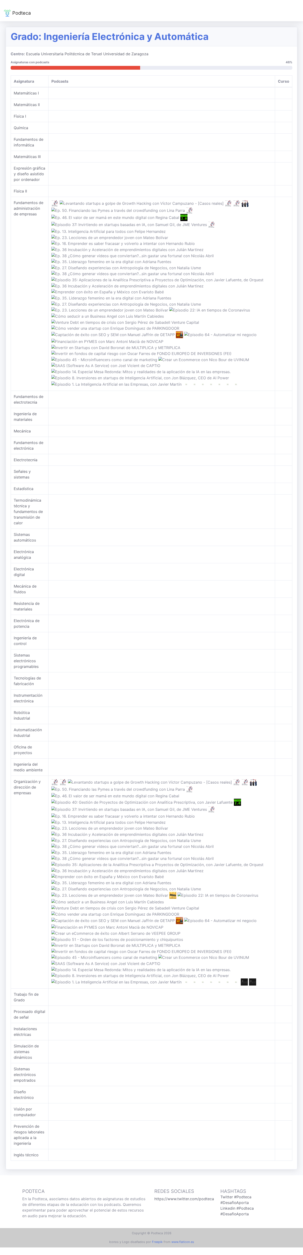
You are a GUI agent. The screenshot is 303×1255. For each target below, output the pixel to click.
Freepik (157, 1242)
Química (21, 127)
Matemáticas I (26, 93)
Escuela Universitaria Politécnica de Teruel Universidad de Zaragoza (87, 53)
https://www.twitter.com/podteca (184, 1198)
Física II (20, 191)
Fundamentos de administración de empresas (28, 208)
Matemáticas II (27, 104)
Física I (20, 116)
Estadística (23, 488)
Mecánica (22, 431)
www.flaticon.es (182, 1242)
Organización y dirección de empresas (27, 787)
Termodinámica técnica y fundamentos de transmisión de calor (28, 511)
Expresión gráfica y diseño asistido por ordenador (29, 174)
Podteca (21, 13)
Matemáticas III (27, 156)
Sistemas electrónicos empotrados (25, 1075)
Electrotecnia (25, 459)
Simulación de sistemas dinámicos (26, 1052)
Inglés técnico (26, 1155)
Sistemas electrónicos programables (26, 661)
